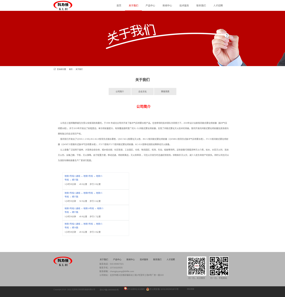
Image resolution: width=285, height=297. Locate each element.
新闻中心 (167, 5)
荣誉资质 (165, 91)
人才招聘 (218, 5)
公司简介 (120, 91)
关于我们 (133, 5)
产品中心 (150, 5)
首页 (119, 5)
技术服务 (184, 5)
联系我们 (201, 5)
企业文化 (142, 91)
